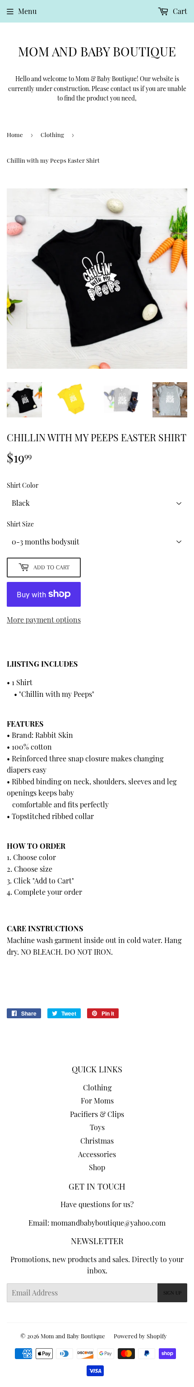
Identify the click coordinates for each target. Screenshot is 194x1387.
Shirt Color (22, 485)
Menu (27, 11)
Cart (179, 11)
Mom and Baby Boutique (97, 51)
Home (15, 134)
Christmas (97, 1140)
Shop (97, 1167)
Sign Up (172, 1293)
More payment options (44, 619)
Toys (97, 1127)
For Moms (97, 1100)
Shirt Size (20, 524)
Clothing (52, 134)
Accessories (97, 1154)
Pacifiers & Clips (97, 1114)
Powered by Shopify (140, 1336)
